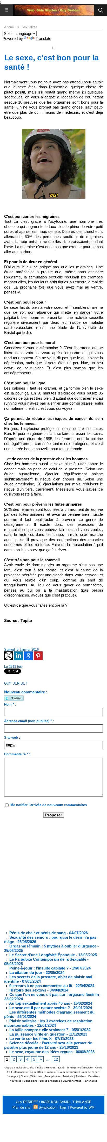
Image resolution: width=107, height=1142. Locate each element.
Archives (81, 1076)
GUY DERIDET (15, 683)
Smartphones (52, 1076)
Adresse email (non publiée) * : (29, 721)
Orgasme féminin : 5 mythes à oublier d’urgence (52, 946)
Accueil (9, 27)
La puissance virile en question (36, 1034)
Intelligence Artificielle (80, 1067)
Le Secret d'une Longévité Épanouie (41, 955)
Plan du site (21, 1107)
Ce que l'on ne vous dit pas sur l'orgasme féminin (53, 994)
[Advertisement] (49, 874)
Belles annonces (50, 1080)
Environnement (72, 1080)
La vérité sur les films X (30, 1038)
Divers (24, 1076)
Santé (61, 1067)
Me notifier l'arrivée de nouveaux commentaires (48, 805)
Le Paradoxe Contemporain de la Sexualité (47, 959)
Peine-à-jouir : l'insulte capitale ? (38, 968)
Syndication (47, 1107)
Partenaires (90, 1080)
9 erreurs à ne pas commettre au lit (40, 985)
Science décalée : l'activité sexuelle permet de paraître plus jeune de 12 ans (48, 1045)
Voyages (13, 1076)
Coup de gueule (68, 1072)
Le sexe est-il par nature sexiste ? (39, 1007)
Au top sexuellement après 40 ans (39, 1003)
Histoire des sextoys (27, 990)
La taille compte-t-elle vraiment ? (38, 1030)
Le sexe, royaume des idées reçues (40, 1052)
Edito (40, 1067)
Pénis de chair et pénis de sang (37, 933)
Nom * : (10, 704)
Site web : (12, 737)
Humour (50, 1067)
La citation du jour (25, 972)
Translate (43, 38)
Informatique (20, 1072)
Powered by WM (82, 1107)
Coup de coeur (89, 1072)
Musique (68, 1076)
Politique (50, 1072)
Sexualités (29, 27)
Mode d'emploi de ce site (19, 1067)
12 (56, 1059)
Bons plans (30, 1080)
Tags (63, 1107)
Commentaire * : (17, 754)
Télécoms (36, 1076)
